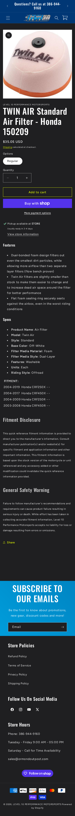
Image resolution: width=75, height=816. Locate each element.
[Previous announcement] (7, 6)
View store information (23, 234)
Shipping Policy (18, 683)
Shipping (7, 147)
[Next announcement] (67, 6)
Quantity (8, 170)
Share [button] (11, 542)
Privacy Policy (17, 674)
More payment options (37, 213)
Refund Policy (17, 656)
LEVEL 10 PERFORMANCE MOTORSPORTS (37, 804)
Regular (12, 161)
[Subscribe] (62, 627)
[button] (8, 18)
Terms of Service (19, 665)
